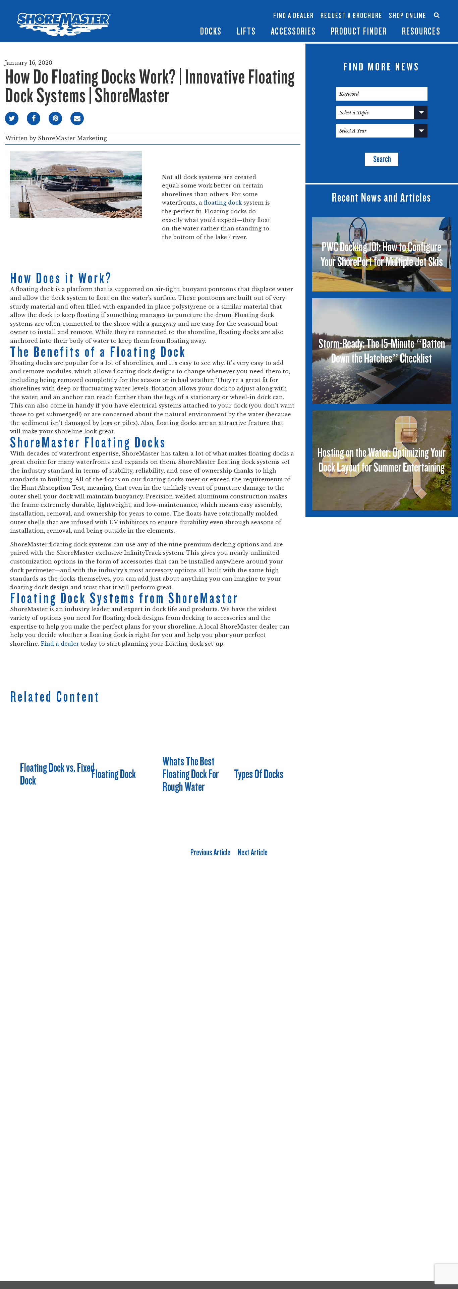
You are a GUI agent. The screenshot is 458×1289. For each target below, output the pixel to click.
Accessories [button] (293, 31)
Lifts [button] (246, 31)
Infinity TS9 (152, 23)
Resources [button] (421, 31)
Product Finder (359, 31)
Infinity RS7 (152, 12)
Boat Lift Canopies (192, 23)
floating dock (223, 202)
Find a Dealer (293, 15)
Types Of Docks (258, 774)
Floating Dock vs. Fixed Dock (57, 774)
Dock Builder (231, 19)
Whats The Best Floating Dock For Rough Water (191, 774)
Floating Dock (114, 774)
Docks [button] (211, 31)
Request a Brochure (351, 15)
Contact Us (405, 9)
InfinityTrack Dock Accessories (293, 9)
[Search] (437, 14)
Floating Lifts (191, 5)
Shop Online (407, 15)
